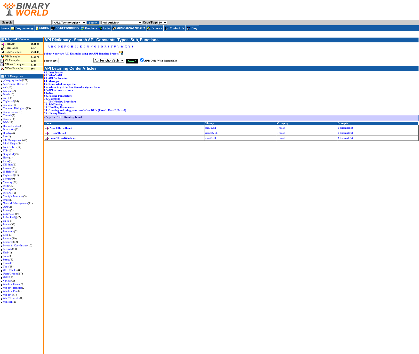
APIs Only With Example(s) (160, 60)
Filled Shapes (10, 143)
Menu (6, 185)
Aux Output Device (14, 83)
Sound (6, 255)
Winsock (8, 301)
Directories (9, 129)
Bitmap (7, 90)
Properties (8, 231)
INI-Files (8, 164)
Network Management (15, 203)
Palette (6, 210)
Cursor (6, 119)
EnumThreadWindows (62, 138)
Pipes (6, 220)
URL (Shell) (9, 269)
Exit (5, 136)
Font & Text (9, 147)
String (6, 259)
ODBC (6, 206)
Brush (6, 94)
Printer (6, 224)
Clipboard (8, 101)
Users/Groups (10, 273)
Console (7, 115)
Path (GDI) (9, 213)
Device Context (11, 126)
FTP (5, 150)
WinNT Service (11, 298)
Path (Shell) (9, 217)
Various (7, 280)
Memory (8, 182)
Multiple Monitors (13, 196)
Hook (6, 157)
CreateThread (57, 133)
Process (7, 227)
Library (7, 178)
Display (7, 133)
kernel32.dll (211, 132)
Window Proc (10, 291)
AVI (5, 87)
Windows (8, 294)
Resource (8, 241)
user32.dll (210, 127)
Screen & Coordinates (15, 245)
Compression (10, 111)
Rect (5, 234)
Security (7, 248)
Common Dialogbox (14, 108)
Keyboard (8, 175)
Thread (7, 262)
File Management (12, 140)
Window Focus (11, 284)
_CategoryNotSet (12, 80)
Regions (7, 238)
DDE (5, 122)
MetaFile (8, 192)
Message (7, 189)
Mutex (6, 199)
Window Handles (12, 287)
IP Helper (8, 171)
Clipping (8, 104)
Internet (7, 168)
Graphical (8, 154)
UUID (6, 276)
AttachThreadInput (60, 127)
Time (6, 266)
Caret (6, 97)
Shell (5, 252)
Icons (6, 161)
